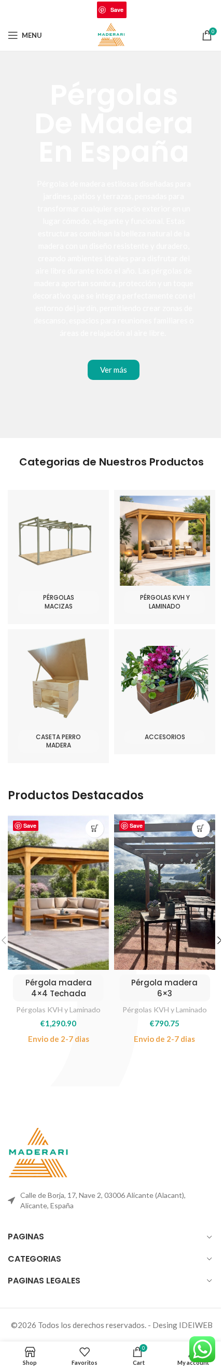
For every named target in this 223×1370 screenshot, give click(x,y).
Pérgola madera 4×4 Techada (58, 988)
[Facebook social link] (77, 10)
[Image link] (39, 1152)
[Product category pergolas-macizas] (58, 557)
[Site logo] (111, 34)
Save (116, 9)
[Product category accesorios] (164, 692)
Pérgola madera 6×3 (164, 988)
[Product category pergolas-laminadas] (164, 557)
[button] (95, 829)
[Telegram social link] (145, 10)
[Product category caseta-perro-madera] (58, 696)
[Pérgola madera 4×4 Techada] (58, 892)
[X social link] (90, 10)
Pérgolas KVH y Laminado (58, 1009)
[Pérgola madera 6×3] (164, 892)
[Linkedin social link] (133, 10)
